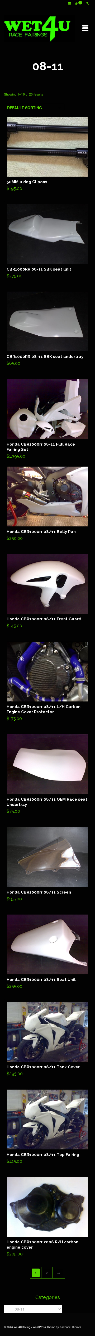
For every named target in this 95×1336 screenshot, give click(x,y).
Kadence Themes (70, 1327)
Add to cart (47, 155)
